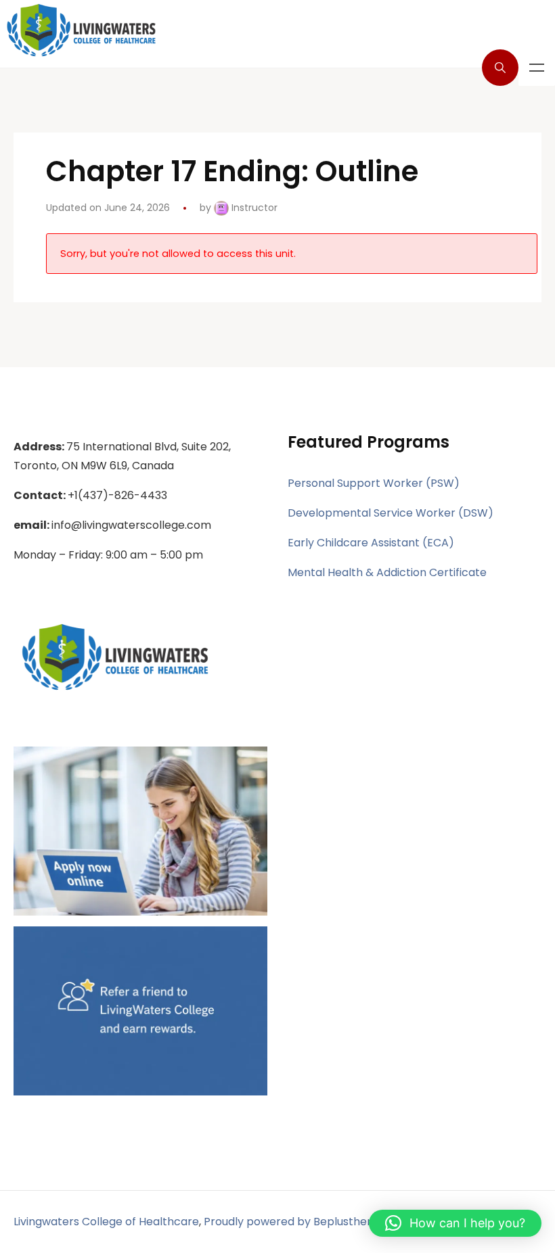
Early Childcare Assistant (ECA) (371, 542)
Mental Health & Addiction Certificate (387, 572)
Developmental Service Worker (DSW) (390, 513)
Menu (536, 67)
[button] (455, 1223)
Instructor (253, 207)
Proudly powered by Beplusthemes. (298, 1221)
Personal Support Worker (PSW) (374, 483)
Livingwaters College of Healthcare (106, 1221)
